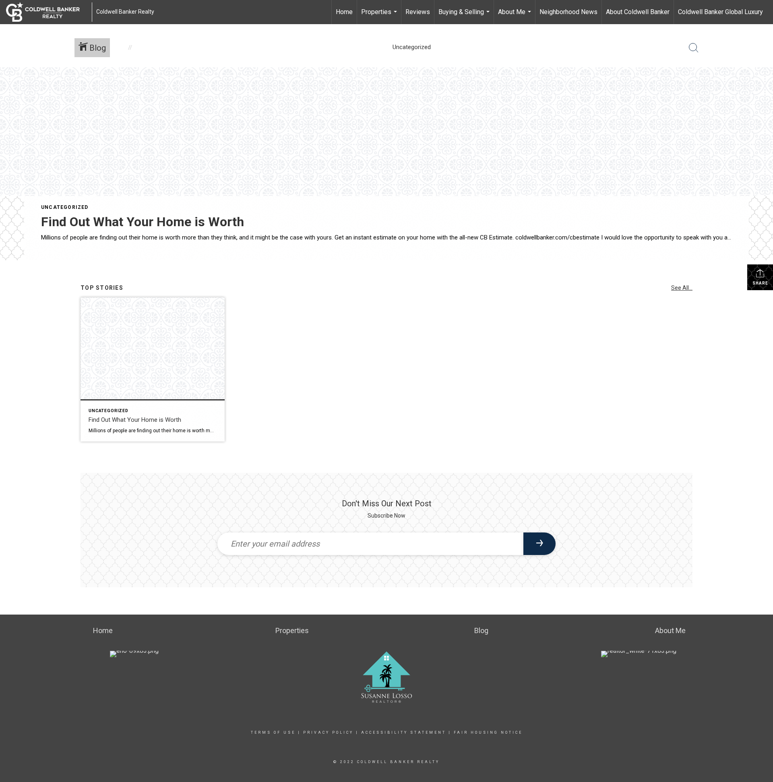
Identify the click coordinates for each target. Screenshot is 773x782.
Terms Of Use (273, 732)
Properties (380, 16)
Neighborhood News (568, 12)
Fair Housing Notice (488, 732)
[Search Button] (694, 48)
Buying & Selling (465, 16)
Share (760, 283)
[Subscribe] (539, 543)
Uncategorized (65, 207)
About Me (515, 16)
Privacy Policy (328, 732)
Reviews (417, 12)
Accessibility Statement (403, 732)
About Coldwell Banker (638, 12)
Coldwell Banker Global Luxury (720, 12)
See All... (681, 288)
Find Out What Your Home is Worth (142, 221)
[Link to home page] (47, 12)
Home (344, 12)
